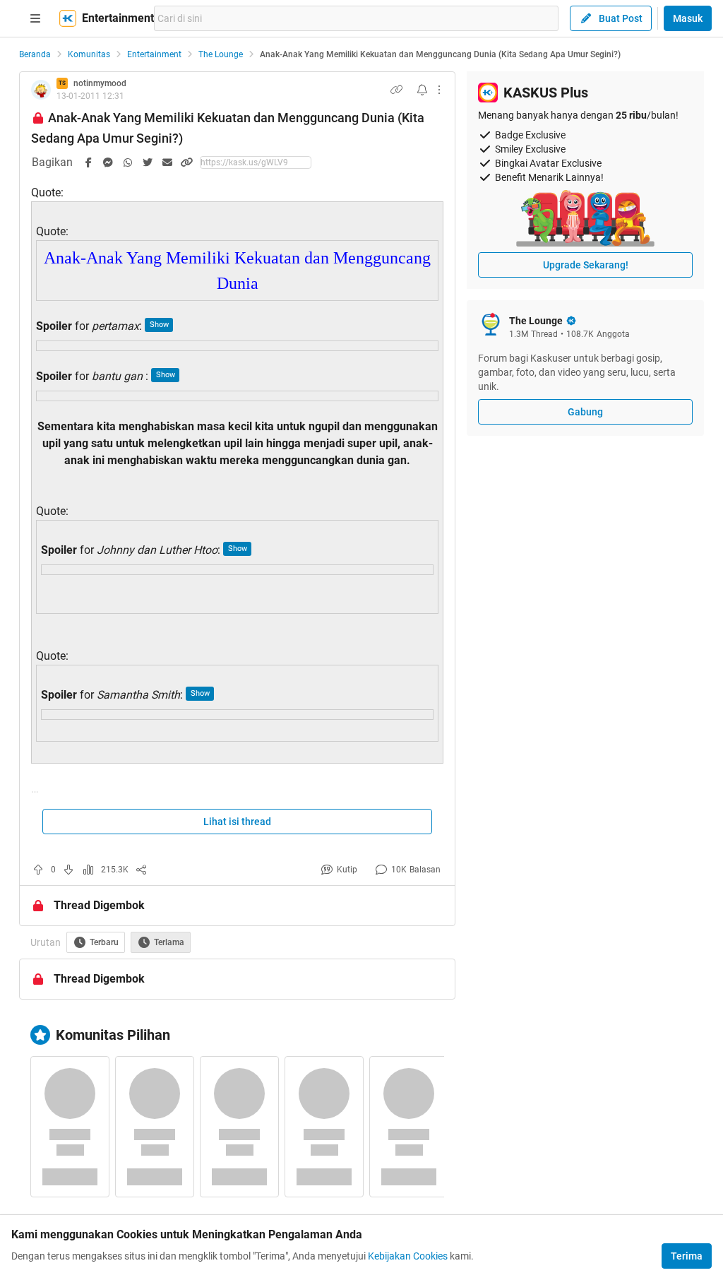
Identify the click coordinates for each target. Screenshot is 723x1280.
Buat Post (621, 18)
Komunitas (89, 54)
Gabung (585, 411)
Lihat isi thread (237, 821)
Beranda (35, 54)
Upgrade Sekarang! (585, 265)
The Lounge (220, 54)
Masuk (688, 18)
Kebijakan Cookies (408, 1256)
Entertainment (154, 54)
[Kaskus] (67, 18)
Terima (687, 1256)
